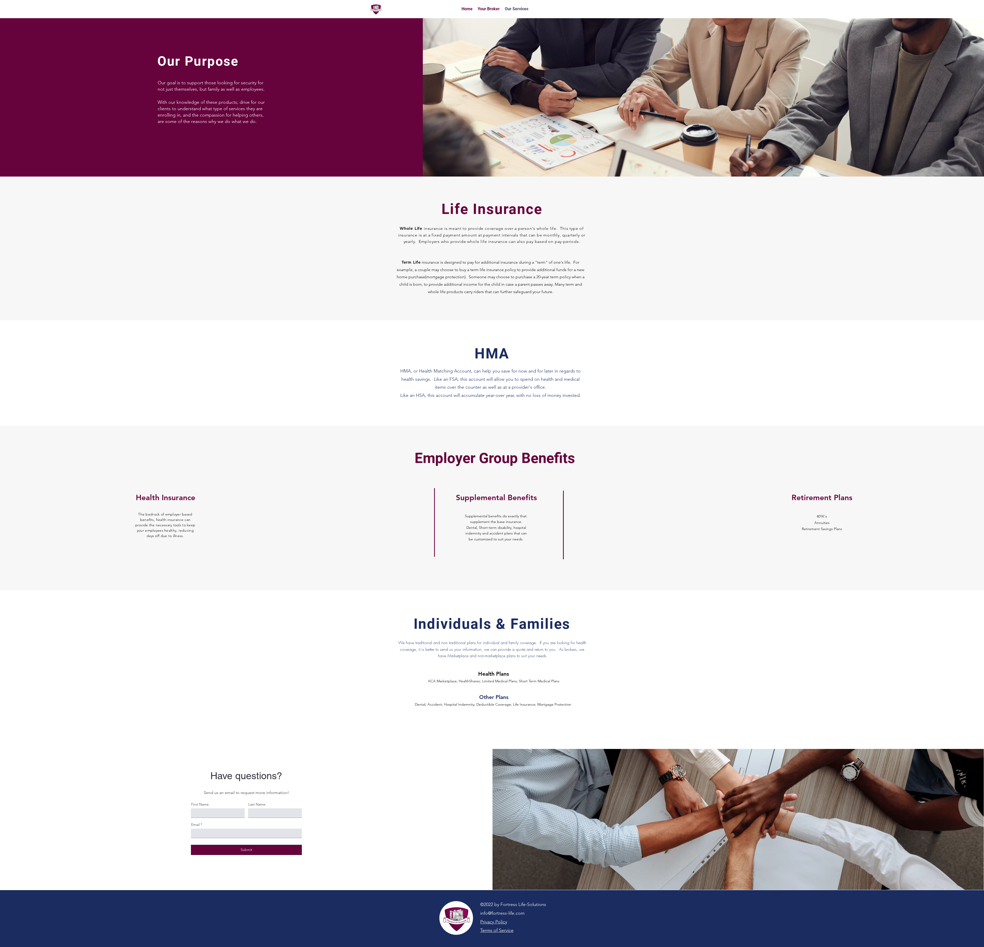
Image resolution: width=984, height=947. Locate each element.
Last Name (256, 804)
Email (195, 824)
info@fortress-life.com (502, 913)
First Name (200, 804)
